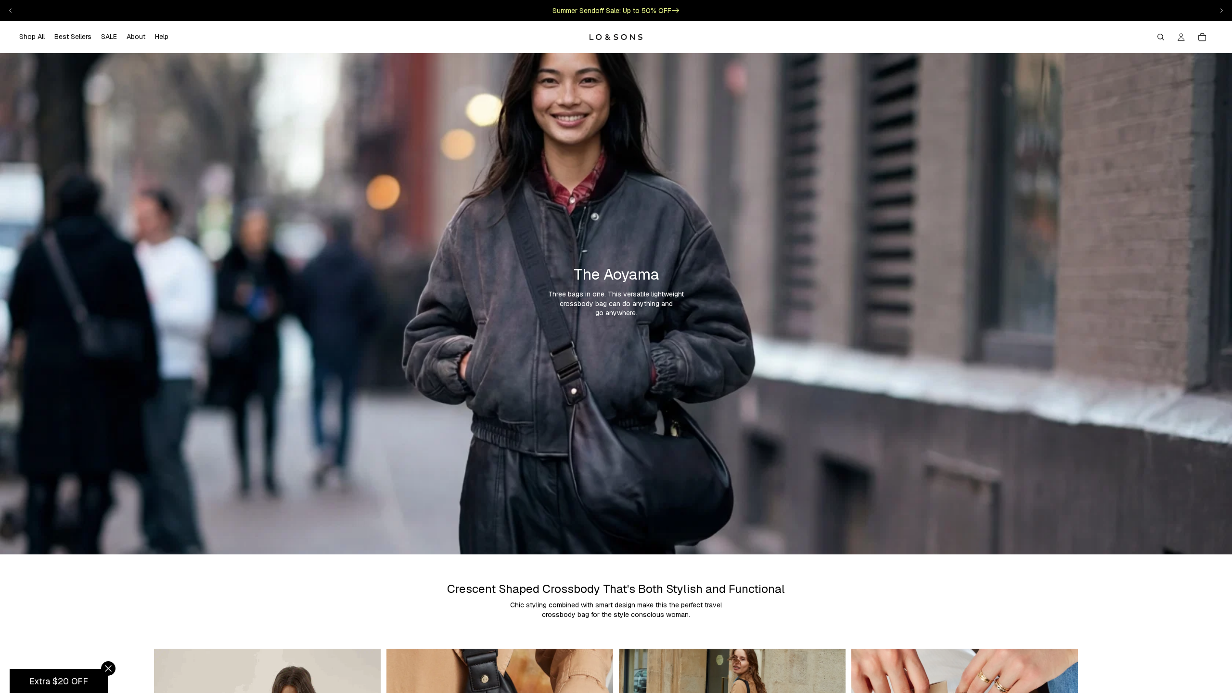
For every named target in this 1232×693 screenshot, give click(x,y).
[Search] (1160, 37)
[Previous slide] (10, 10)
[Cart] (1202, 37)
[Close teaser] (108, 668)
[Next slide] (1221, 10)
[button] (59, 681)
